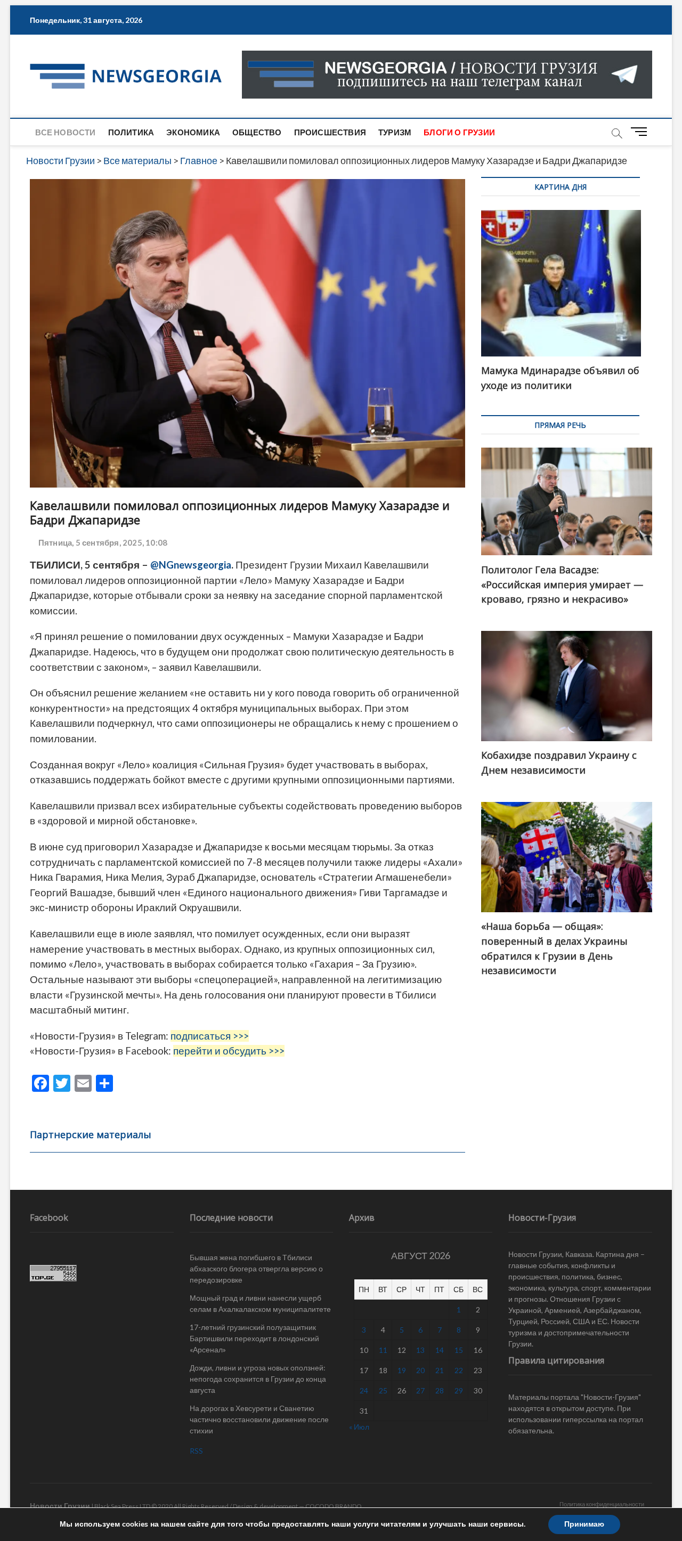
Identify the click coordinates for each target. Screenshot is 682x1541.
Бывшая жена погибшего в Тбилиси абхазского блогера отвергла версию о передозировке (256, 1268)
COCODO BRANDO (333, 1506)
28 (439, 1390)
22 (458, 1370)
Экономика (193, 132)
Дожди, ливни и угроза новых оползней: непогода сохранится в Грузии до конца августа (258, 1378)
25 (383, 1390)
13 (420, 1350)
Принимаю (584, 1524)
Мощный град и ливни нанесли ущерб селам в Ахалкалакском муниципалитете (260, 1303)
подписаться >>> (209, 1036)
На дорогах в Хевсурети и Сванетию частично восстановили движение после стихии (259, 1419)
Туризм (394, 132)
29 (458, 1390)
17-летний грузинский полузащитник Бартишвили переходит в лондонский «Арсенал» (254, 1338)
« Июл (359, 1426)
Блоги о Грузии (459, 132)
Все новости (65, 132)
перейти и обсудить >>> (229, 1051)
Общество (257, 132)
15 (458, 1350)
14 (439, 1350)
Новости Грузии (60, 1505)
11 (383, 1350)
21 (439, 1370)
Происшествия (330, 132)
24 (364, 1390)
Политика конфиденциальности (601, 1504)
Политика (131, 132)
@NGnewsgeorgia (190, 565)
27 (420, 1390)
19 (401, 1370)
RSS (196, 1450)
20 (420, 1370)
